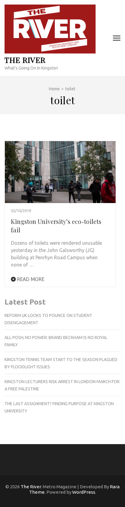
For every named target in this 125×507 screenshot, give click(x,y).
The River (25, 60)
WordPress (83, 492)
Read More (30, 279)
